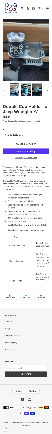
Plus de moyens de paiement (26, 158)
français (18, 391)
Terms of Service (12, 335)
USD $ (32, 391)
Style (5, 130)
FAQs (7, 328)
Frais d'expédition (10, 121)
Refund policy (11, 342)
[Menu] (47, 8)
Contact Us (10, 349)
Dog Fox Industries (16, 422)
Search (8, 321)
